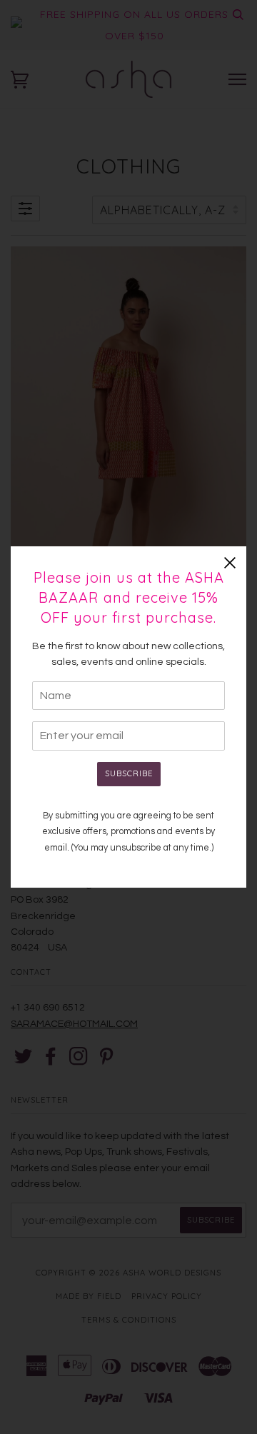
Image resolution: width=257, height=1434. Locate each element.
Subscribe (129, 773)
